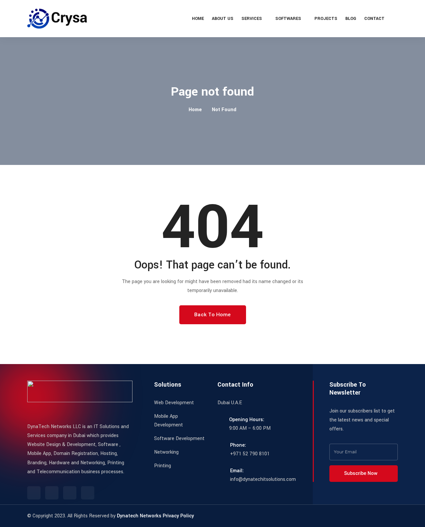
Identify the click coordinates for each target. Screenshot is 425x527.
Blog (350, 19)
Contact (374, 19)
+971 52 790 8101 (250, 453)
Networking (166, 452)
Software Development (179, 438)
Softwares (288, 19)
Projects (325, 19)
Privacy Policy (178, 515)
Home (198, 19)
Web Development (174, 402)
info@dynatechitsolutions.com (263, 479)
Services (251, 19)
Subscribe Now (361, 473)
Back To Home (212, 314)
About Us (222, 19)
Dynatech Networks (139, 515)
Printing (162, 465)
